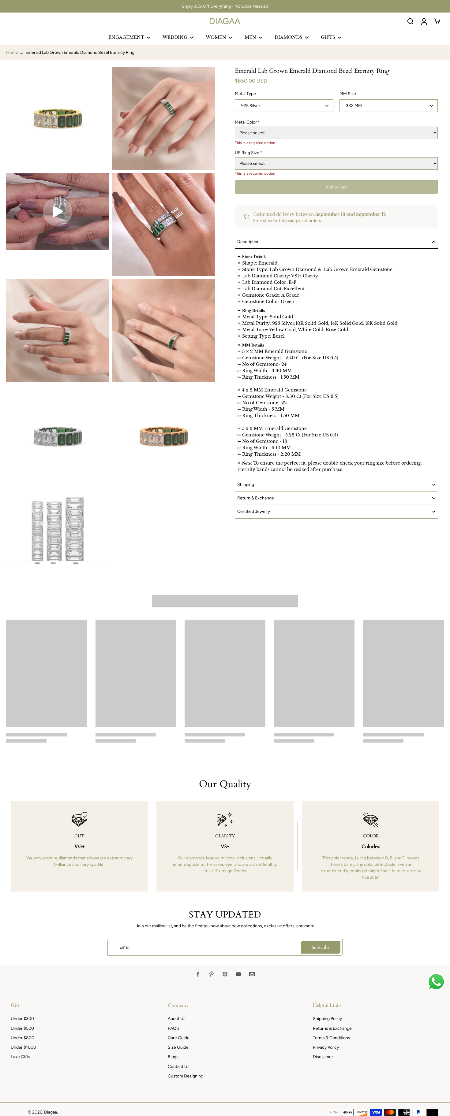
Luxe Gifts (20, 1056)
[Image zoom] (57, 118)
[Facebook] (198, 974)
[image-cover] (57, 211)
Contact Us (178, 1066)
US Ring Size (248, 152)
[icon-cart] (437, 21)
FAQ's (173, 1028)
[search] (410, 21)
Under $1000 (23, 1047)
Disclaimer (323, 1056)
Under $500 (22, 1028)
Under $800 (22, 1037)
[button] (336, 187)
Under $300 (22, 1018)
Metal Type (245, 94)
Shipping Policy (327, 1018)
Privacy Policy (326, 1047)
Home (12, 52)
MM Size (347, 94)
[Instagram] (225, 974)
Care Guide (178, 1037)
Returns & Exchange (332, 1028)
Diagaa (50, 1112)
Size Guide (178, 1047)
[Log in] (423, 21)
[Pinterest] (211, 974)
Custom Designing (185, 1076)
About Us (177, 1018)
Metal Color (247, 122)
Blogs (173, 1056)
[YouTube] (238, 974)
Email (124, 947)
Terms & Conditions (331, 1037)
